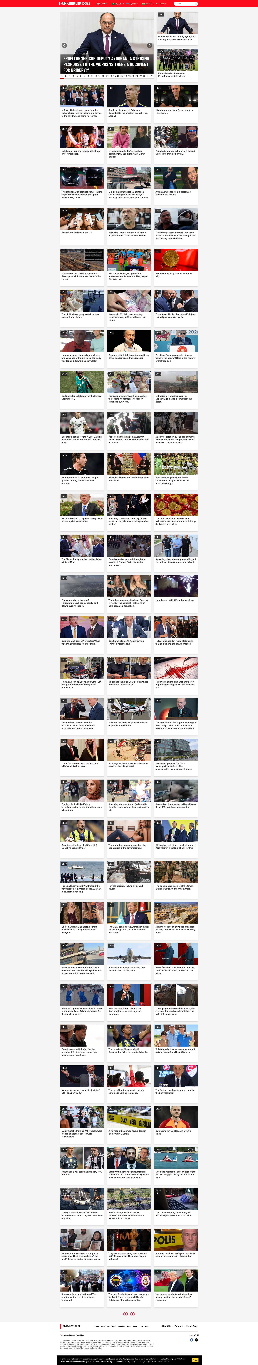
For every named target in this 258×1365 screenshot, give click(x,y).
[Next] (132, 1314)
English (104, 4)
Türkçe (162, 4)
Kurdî (148, 4)
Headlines (105, 1326)
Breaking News (124, 1326)
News (134, 1326)
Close (195, 1360)
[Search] (195, 4)
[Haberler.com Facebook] (191, 1341)
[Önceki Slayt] (64, 45)
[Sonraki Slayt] (149, 45)
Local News (143, 1326)
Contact (179, 1326)
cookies (109, 1359)
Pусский (133, 4)
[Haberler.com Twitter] (196, 1341)
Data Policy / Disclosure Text (114, 1362)
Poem (96, 1326)
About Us (166, 1326)
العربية (118, 4)
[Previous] (126, 1314)
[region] (129, 1360)
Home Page (192, 1326)
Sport (114, 1326)
